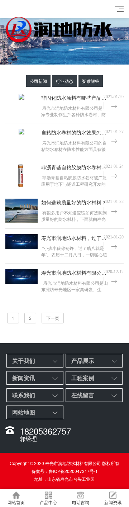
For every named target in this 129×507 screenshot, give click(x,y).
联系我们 (23, 395)
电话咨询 (80, 502)
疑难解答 (90, 81)
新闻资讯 (23, 378)
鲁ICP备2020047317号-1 (73, 471)
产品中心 (48, 502)
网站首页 (16, 502)
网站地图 (23, 412)
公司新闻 (38, 81)
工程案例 (82, 378)
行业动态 (64, 81)
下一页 (52, 318)
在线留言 (82, 395)
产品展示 (82, 360)
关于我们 (23, 360)
